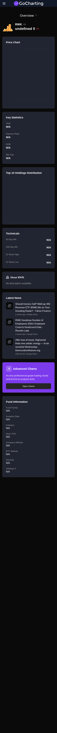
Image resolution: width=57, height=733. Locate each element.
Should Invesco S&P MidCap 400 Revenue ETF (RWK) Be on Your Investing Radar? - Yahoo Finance (33, 307)
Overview (27, 15)
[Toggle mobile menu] (4, 3)
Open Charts (28, 386)
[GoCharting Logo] (28, 3)
